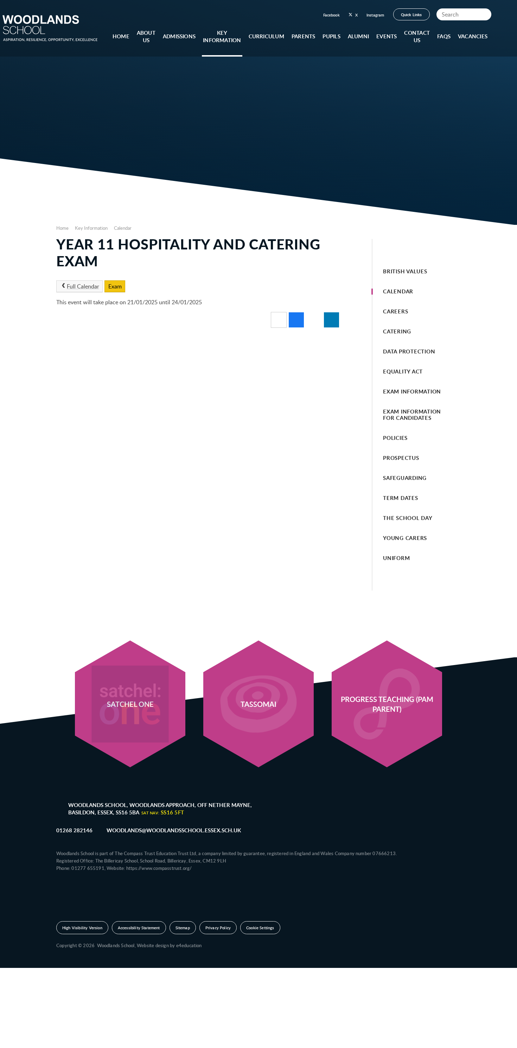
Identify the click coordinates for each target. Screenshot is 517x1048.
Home (62, 228)
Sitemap (182, 927)
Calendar (123, 228)
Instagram (375, 15)
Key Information (91, 228)
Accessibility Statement (139, 927)
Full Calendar (83, 286)
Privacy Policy (218, 927)
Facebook (331, 15)
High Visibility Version (82, 927)
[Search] (484, 14)
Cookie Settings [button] (260, 927)
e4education (189, 945)
